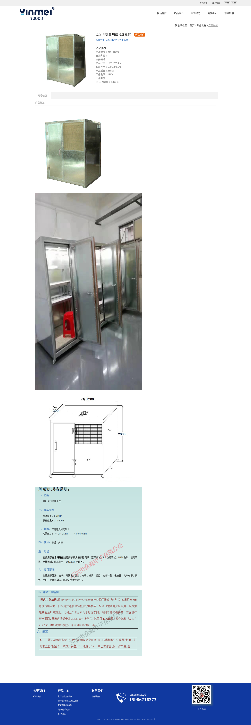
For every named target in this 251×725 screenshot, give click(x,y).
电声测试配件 (64, 709)
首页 (192, 25)
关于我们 (195, 13)
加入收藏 (216, 3)
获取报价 (139, 34)
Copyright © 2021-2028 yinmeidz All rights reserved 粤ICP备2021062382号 (125, 719)
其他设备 (201, 25)
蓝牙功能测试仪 (65, 696)
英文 (234, 3)
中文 (227, 3)
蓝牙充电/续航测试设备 (68, 701)
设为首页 (204, 3)
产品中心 (178, 13)
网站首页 (161, 13)
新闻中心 (212, 13)
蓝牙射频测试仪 (65, 705)
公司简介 (37, 696)
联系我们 (229, 13)
